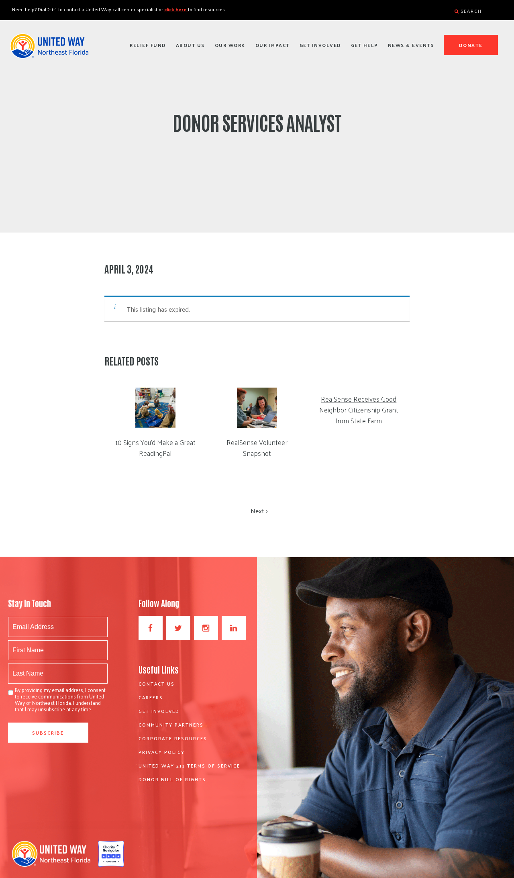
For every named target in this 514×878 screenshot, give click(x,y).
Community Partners (171, 724)
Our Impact (272, 45)
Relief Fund (148, 45)
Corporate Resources (173, 738)
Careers (151, 697)
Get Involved (320, 45)
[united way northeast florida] (49, 49)
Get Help (364, 45)
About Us (190, 45)
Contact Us (157, 683)
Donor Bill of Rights (172, 779)
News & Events (411, 45)
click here (176, 9)
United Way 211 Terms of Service (189, 765)
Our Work (230, 45)
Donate (471, 45)
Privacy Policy (162, 751)
